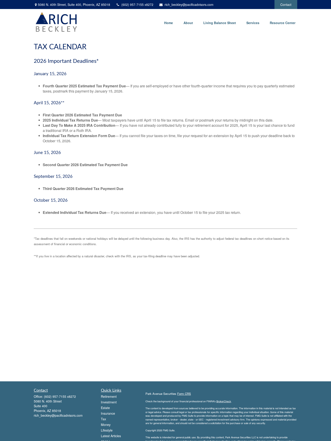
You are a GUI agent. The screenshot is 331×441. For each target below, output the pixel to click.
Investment (109, 402)
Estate (105, 407)
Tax (103, 419)
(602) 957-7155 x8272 (137, 4)
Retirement (109, 396)
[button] (168, 22)
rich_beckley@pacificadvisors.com (189, 4)
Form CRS (184, 393)
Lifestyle (107, 430)
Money (106, 424)
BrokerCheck (223, 401)
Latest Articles (111, 436)
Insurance (108, 413)
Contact (285, 4)
